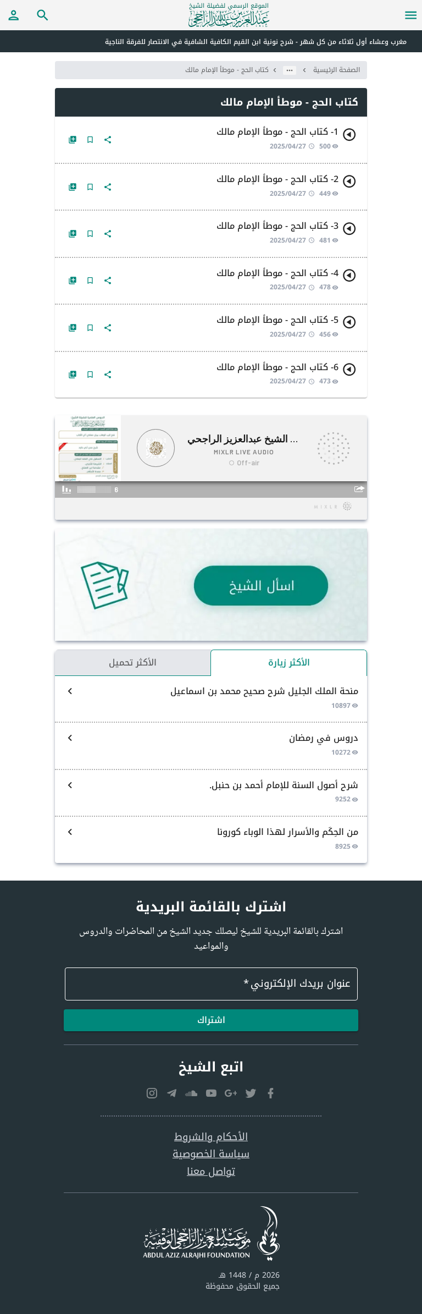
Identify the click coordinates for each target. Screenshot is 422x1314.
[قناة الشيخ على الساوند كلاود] (191, 1093)
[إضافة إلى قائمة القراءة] (72, 140)
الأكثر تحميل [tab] (133, 662)
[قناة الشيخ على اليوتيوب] (211, 1093)
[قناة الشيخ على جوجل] (231, 1093)
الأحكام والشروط (211, 1137)
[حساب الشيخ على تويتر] (250, 1093)
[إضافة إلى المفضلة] (90, 140)
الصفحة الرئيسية (336, 70)
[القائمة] (411, 15)
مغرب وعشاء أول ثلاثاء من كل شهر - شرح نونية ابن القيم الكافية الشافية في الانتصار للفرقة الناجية (256, 42)
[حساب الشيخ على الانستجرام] (151, 1093)
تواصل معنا (211, 1171)
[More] (107, 140)
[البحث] (43, 15)
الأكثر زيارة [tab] (289, 662)
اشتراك (211, 1020)
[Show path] (289, 70)
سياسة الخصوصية (211, 1154)
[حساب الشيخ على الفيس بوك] (270, 1093)
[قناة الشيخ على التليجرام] (171, 1093)
